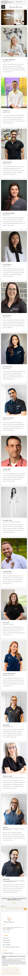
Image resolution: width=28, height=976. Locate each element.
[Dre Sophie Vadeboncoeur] (14, 41)
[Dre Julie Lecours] (14, 297)
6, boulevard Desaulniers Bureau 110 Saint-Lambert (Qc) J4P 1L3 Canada (13, 928)
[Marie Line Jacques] (14, 758)
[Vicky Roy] (14, 809)
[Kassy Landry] (14, 604)
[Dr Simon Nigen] (14, 451)
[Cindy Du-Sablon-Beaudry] (14, 655)
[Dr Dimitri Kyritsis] (14, 144)
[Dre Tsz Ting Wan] (14, 246)
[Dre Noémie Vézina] (14, 502)
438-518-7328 (19, 1)
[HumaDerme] (15, 7)
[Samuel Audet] (14, 861)
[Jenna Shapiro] (14, 707)
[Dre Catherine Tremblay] (14, 195)
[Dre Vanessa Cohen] (14, 348)
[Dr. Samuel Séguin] (14, 553)
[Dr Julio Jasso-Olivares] (14, 400)
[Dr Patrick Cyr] (14, 93)
